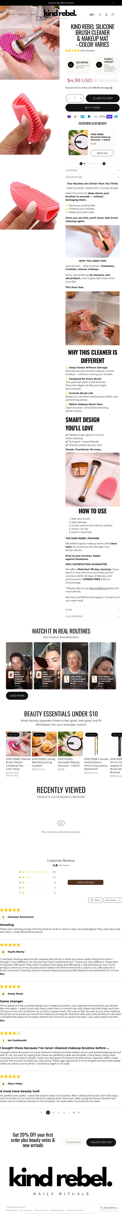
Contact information (75, 1210)
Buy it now (92, 107)
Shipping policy (57, 1210)
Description (73, 177)
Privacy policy (26, 1210)
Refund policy (12, 1210)
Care (68, 609)
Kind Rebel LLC (19, 1207)
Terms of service (41, 1210)
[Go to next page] (79, 1112)
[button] (72, 50)
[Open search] (100, 14)
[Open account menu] (106, 14)
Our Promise (74, 616)
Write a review (85, 882)
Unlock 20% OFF (101, 1142)
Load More (17, 695)
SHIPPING (71, 170)
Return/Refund (98, 588)
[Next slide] (113, 754)
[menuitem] (32, 14)
